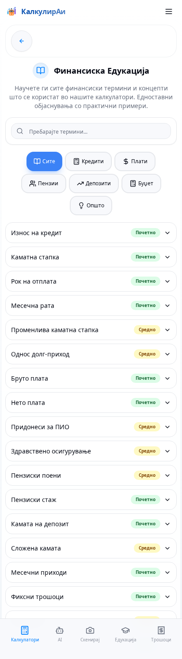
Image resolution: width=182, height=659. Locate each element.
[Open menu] (169, 11)
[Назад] (21, 41)
